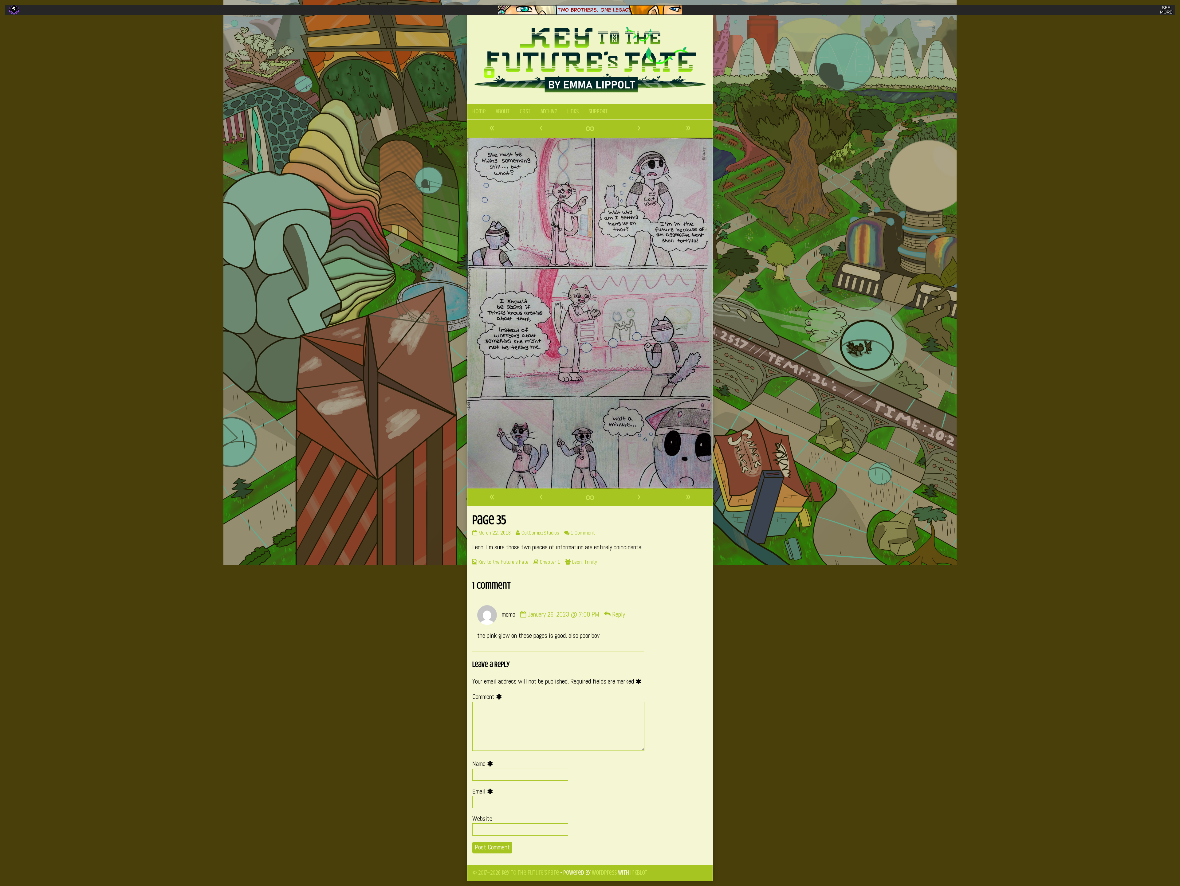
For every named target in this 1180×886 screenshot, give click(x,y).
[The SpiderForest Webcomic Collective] (14, 9)
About (503, 111)
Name (484, 764)
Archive (549, 111)
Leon (577, 562)
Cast (525, 111)
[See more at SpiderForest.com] (1166, 9)
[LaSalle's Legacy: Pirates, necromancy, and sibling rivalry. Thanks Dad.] (590, 10)
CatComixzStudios (540, 532)
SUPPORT (598, 111)
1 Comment (583, 532)
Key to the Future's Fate (503, 562)
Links (573, 111)
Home (479, 111)
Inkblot (638, 872)
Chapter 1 (550, 562)
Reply (618, 614)
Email (484, 791)
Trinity (590, 562)
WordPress (604, 872)
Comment (488, 697)
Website (482, 819)
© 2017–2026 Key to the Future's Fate (515, 872)
